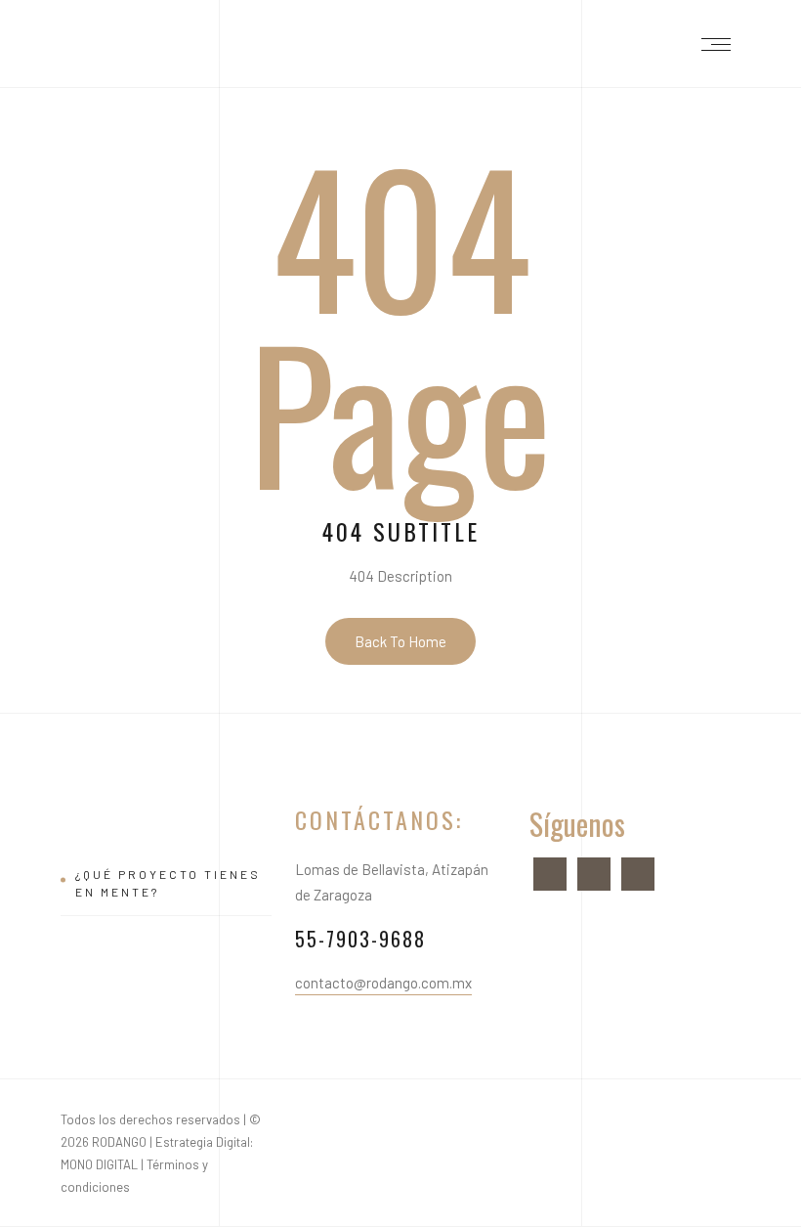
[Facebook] (550, 872)
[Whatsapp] (637, 872)
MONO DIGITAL (99, 1164)
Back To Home (400, 641)
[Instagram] (594, 872)
